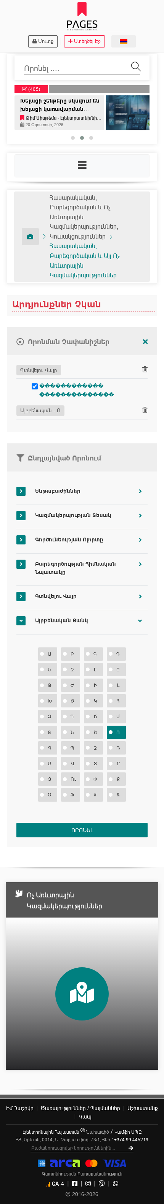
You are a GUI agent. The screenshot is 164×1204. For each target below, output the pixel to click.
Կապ (85, 1117)
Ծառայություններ (80, 1108)
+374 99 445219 (131, 1139)
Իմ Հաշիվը (20, 1108)
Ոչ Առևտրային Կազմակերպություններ (64, 900)
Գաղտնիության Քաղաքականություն (82, 1174)
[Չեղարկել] (145, 342)
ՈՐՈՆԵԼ (82, 830)
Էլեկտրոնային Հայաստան (51, 1132)
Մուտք (45, 41)
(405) (33, 89)
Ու (73, 779)
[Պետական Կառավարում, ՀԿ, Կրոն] (30, 236)
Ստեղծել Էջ (87, 41)
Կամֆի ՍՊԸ (128, 1132)
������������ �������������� (76, 390)
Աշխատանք (142, 1108)
